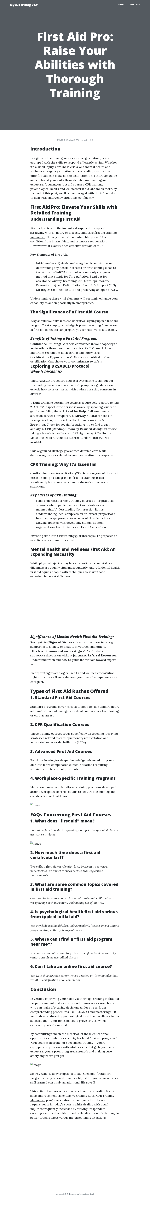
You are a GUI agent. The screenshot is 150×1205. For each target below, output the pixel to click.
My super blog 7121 (24, 5)
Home (121, 5)
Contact (135, 5)
